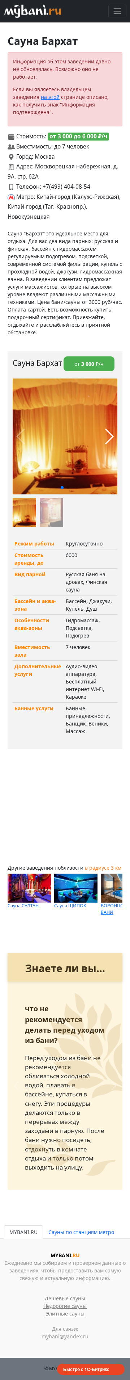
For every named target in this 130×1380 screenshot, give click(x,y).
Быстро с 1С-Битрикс (86, 1369)
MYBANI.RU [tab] (23, 1232)
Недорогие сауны (65, 1305)
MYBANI (65, 1255)
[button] (62, 487)
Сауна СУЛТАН (23, 906)
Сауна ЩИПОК (70, 906)
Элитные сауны (65, 1313)
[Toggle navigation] (117, 11)
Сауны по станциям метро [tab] (81, 1232)
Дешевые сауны (65, 1298)
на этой (50, 96)
